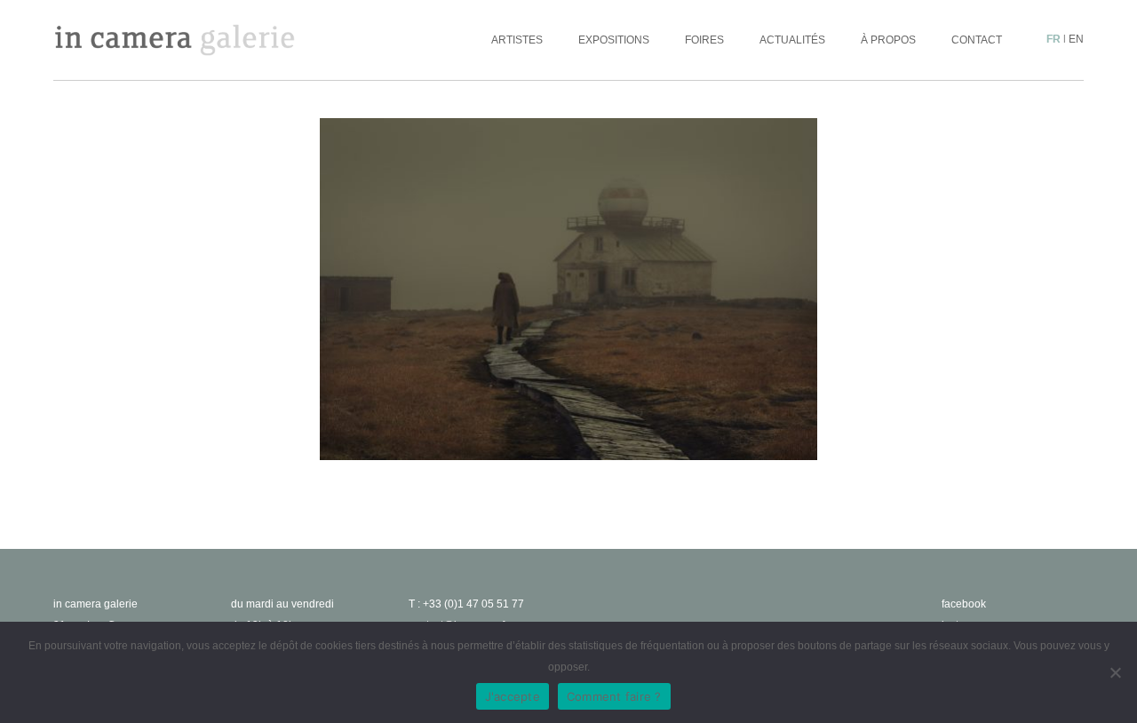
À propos (888, 40)
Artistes (517, 40)
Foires (704, 40)
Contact (976, 40)
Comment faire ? (614, 696)
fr (1053, 39)
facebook (964, 604)
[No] (1115, 672)
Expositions (613, 40)
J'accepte (512, 696)
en (1076, 39)
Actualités (792, 40)
